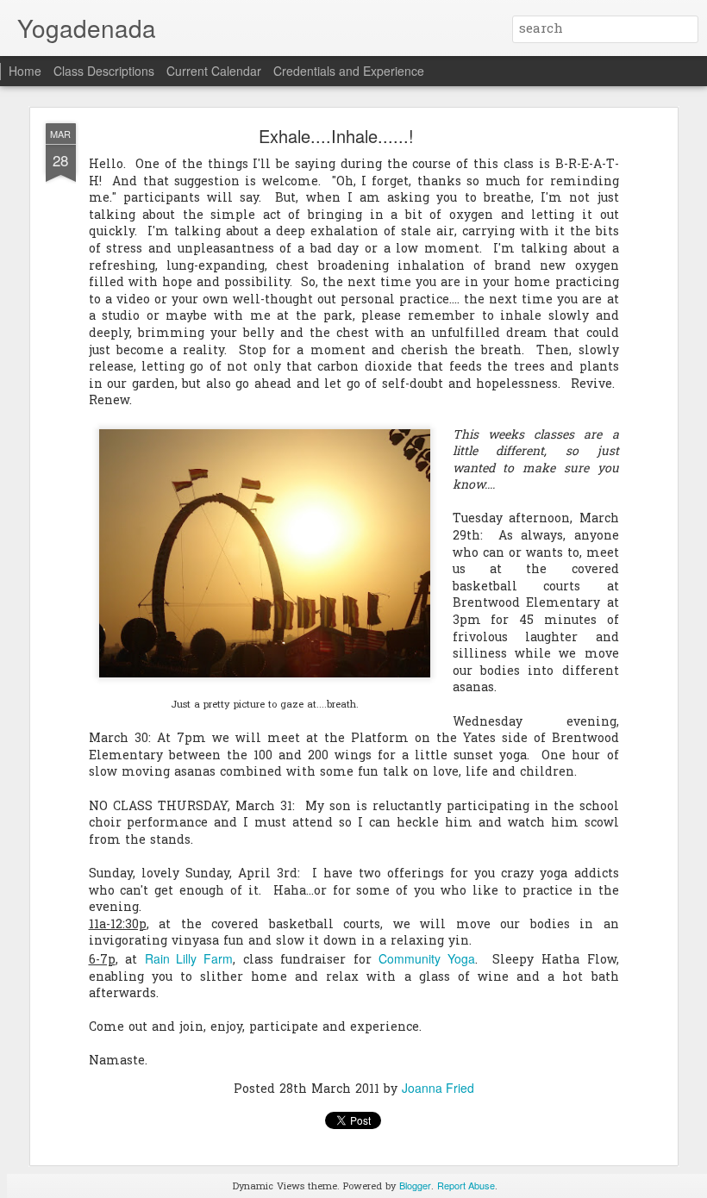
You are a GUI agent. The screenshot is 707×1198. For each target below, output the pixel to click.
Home (25, 70)
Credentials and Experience (348, 70)
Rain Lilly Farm (189, 958)
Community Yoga (427, 958)
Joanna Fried (438, 1087)
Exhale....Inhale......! (336, 135)
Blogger (415, 1185)
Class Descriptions (103, 70)
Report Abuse (466, 1185)
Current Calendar (213, 70)
